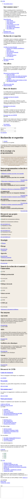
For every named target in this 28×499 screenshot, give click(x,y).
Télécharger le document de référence (9, 309)
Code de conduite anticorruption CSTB (13, 465)
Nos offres (6, 60)
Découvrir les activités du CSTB (11, 73)
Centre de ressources (11, 55)
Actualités (6, 409)
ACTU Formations (8, 440)
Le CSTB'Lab (10, 56)
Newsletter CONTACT (9, 439)
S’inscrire (3, 449)
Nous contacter (7, 125)
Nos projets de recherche (12, 52)
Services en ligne (8, 428)
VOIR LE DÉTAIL (5, 404)
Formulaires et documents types (11, 431)
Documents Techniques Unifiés (11, 430)
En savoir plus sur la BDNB (10, 115)
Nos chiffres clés (10, 28)
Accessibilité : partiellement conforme (12, 469)
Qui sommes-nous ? (8, 3)
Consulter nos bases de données (11, 97)
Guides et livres (7, 432)
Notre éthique (10, 23)
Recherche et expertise (9, 32)
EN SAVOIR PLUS (5, 224)
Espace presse (7, 410)
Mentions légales (7, 463)
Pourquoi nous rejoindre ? (10, 423)
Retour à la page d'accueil (7, 405)
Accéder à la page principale (10, 47)
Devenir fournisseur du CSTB (11, 414)
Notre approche (10, 51)
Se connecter (7, 124)
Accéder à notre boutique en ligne (19, 80)
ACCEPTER (4, 480)
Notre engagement (11, 22)
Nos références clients (12, 81)
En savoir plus (24, 180)
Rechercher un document (9, 106)
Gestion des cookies (8, 471)
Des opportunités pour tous (10, 422)
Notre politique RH (8, 421)
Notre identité (10, 20)
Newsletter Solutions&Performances (12, 438)
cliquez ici (25, 477)
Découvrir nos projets (9, 59)
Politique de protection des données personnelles (15, 467)
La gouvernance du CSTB (13, 24)
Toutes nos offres (11, 74)
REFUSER (3, 481)
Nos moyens (9, 53)
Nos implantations (11, 26)
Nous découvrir (7, 19)
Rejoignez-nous (7, 31)
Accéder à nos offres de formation (19, 76)
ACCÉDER (3, 378)
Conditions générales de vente (11, 464)
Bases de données (8, 85)
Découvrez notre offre (9, 84)
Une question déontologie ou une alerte (13, 413)
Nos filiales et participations (13, 27)
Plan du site (6, 468)
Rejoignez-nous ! (8, 419)
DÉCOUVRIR (4, 386)
